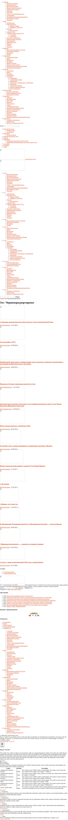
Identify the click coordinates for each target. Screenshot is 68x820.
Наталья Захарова (5, 325)
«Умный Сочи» (11, 32)
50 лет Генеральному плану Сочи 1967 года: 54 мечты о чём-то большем (27, 605)
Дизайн (9, 54)
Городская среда (11, 24)
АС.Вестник (10, 132)
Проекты (5, 48)
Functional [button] (3, 790)
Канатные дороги (12, 115)
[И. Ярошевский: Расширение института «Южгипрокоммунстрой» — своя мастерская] (9, 521)
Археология (10, 70)
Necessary (4, 762)
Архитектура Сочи (8, 129)
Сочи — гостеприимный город (15, 14)
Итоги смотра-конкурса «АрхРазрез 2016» (15, 426)
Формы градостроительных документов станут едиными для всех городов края (29, 603)
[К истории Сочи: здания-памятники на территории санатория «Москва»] (10, 442)
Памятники (6, 139)
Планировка (13, 78)
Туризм (9, 45)
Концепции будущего (13, 94)
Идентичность (14, 30)
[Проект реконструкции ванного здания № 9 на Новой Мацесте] (11, 462)
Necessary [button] (2, 760)
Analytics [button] (2, 802)
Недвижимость (11, 41)
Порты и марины (11, 114)
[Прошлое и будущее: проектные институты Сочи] (12, 380)
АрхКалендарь (11, 130)
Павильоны (13, 84)
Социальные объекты (16, 85)
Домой (2, 298)
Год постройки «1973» (8, 342)
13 (18, 507)
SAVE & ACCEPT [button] (5, 819)
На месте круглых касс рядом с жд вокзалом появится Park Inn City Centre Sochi (29, 597)
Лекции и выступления (13, 64)
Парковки (9, 112)
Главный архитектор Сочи (10, 136)
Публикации (10, 75)
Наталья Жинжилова (6, 387)
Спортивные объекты (16, 79)
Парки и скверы (14, 26)
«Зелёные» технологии (13, 120)
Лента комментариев (9, 626)
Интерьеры (10, 53)
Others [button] (1, 814)
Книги (8, 72)
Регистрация (6, 622)
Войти (5, 623)
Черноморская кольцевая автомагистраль (18, 117)
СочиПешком (10, 15)
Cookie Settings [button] (4, 741)
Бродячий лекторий (12, 3)
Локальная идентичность (14, 67)
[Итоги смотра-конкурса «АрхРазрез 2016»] (12, 422)
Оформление (13, 81)
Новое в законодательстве (14, 8)
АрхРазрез (10, 12)
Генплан (5, 138)
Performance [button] (3, 796)
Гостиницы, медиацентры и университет (21, 82)
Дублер (9, 105)
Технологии (6, 118)
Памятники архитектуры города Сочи (17, 141)
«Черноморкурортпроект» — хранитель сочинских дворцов (21, 544)
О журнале (6, 144)
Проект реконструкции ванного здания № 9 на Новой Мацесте (22, 466)
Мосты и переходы (12, 111)
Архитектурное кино (13, 91)
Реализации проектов (13, 51)
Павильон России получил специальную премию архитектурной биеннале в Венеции (31, 600)
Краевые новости (12, 5)
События (5, 2)
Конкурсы (9, 11)
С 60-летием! (4, 484)
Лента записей (7, 625)
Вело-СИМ (10, 100)
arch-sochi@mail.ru (16, 589)
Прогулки (9, 73)
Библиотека (6, 133)
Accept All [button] (11, 741)
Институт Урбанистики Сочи (15, 123)
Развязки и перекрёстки (13, 109)
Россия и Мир (7, 90)
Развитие (9, 44)
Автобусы (9, 97)
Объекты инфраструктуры (17, 87)
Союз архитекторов (12, 57)
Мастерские (10, 60)
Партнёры (6, 145)
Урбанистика (10, 121)
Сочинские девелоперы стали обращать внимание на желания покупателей (28, 599)
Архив (5, 147)
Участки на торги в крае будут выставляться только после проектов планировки (29, 602)
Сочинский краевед (9, 572)
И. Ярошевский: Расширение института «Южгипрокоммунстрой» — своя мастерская (31, 524)
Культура (9, 29)
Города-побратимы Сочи (14, 93)
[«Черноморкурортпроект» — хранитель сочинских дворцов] (10, 541)
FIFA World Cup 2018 (12, 18)
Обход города (10, 103)
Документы (13, 36)
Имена (8, 59)
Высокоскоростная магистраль (15, 108)
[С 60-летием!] (12, 480)
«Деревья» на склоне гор (9, 504)
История (5, 69)
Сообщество (6, 56)
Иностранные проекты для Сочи (16, 50)
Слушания (13, 35)
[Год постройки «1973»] (12, 339)
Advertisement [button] (4, 808)
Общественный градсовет (14, 39)
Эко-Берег (9, 20)
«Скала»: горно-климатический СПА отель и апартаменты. (21, 562)
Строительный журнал (9, 573)
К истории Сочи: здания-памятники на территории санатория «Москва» (26, 446)
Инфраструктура (11, 42)
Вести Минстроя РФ (12, 6)
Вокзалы (9, 102)
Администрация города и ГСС (15, 33)
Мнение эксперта (12, 63)
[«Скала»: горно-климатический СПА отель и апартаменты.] (12, 559)
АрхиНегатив (10, 23)
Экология (9, 47)
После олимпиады (15, 88)
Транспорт (6, 96)
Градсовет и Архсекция (13, 38)
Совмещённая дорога (13, 106)
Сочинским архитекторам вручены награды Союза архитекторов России (26, 322)
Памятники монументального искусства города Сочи (22, 142)
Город (5, 21)
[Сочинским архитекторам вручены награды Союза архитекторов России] (12, 319)
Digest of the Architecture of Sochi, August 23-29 (20, 596)
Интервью (9, 62)
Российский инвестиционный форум (17, 17)
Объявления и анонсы (13, 9)
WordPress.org (7, 628)
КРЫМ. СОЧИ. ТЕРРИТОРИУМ (16, 606)
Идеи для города (11, 135)
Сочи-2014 (10, 76)
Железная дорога (11, 99)
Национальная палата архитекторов (17, 66)
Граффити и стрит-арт (16, 27)
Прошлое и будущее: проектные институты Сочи (17, 384)
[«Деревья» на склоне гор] (9, 501)
